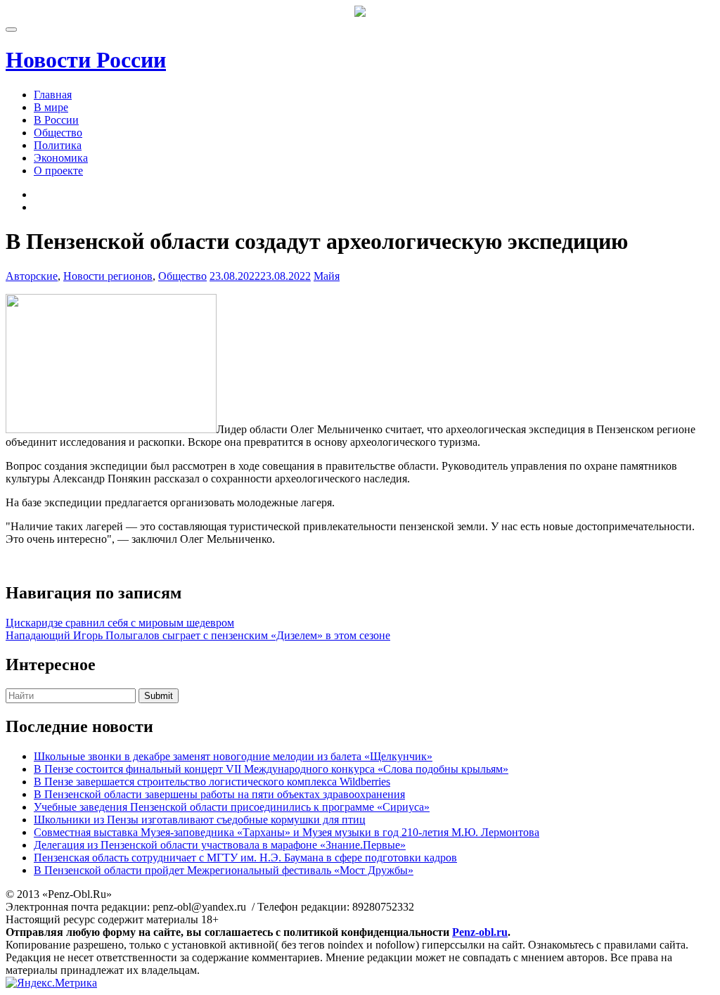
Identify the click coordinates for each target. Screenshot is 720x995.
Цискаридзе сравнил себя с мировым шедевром (120, 623)
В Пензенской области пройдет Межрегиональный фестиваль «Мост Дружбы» (223, 870)
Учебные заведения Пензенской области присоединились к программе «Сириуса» (232, 807)
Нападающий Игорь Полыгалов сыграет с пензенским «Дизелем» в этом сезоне (198, 635)
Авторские (32, 276)
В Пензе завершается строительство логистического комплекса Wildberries (212, 782)
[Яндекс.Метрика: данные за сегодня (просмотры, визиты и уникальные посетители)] (51, 983)
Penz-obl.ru (480, 932)
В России (56, 120)
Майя (327, 276)
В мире (51, 107)
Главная (53, 95)
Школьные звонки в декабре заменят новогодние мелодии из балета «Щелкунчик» (233, 756)
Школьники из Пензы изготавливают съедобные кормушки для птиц (200, 820)
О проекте (58, 170)
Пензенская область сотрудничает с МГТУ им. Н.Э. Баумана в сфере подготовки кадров (245, 858)
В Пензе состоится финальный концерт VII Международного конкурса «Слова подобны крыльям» (271, 769)
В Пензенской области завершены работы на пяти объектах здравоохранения (219, 794)
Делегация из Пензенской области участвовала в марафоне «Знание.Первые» (220, 845)
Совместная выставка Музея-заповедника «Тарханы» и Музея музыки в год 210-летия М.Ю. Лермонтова (286, 832)
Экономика (61, 158)
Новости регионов (108, 276)
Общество (58, 133)
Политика (58, 145)
